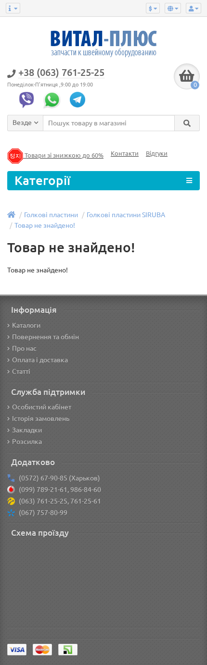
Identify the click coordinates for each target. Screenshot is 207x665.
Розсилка (27, 441)
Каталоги (26, 325)
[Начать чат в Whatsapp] (54, 99)
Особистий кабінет (41, 407)
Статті (21, 371)
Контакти (125, 153)
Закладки (27, 430)
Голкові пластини (51, 215)
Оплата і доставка (40, 360)
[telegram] (80, 99)
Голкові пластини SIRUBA (126, 215)
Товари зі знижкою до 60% (63, 155)
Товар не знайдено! (44, 225)
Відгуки (157, 153)
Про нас (24, 348)
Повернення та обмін (45, 337)
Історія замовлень (40, 418)
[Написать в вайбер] (29, 99)
